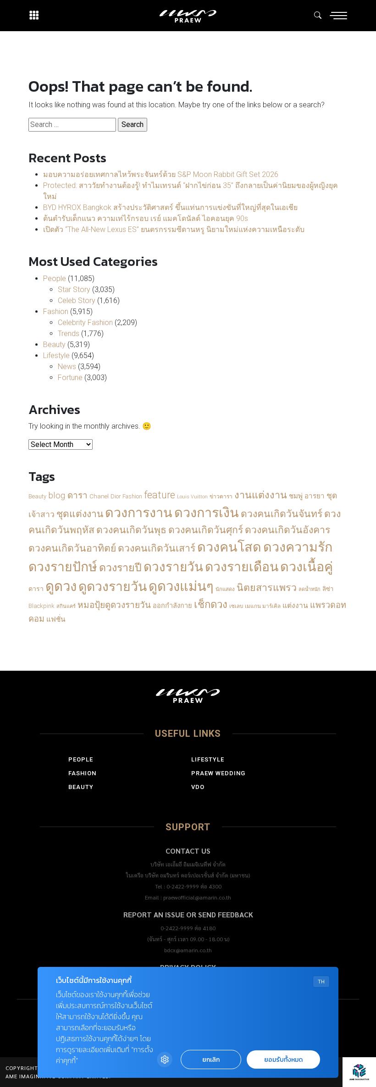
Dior (116, 496)
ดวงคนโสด (229, 547)
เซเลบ (236, 606)
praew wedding (218, 773)
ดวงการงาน (138, 512)
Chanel (99, 496)
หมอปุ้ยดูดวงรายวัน (114, 605)
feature (159, 495)
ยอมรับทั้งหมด (283, 1060)
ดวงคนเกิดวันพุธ (131, 529)
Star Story (74, 289)
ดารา (36, 588)
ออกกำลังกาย (172, 606)
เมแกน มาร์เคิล (263, 606)
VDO (198, 787)
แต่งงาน (295, 605)
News (67, 366)
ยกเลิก (211, 1060)
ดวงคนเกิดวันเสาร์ (156, 548)
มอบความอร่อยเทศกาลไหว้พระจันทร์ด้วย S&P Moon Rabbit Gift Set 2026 (160, 174)
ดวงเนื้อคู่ (306, 566)
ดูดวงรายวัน (112, 586)
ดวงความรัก (297, 547)
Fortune (70, 377)
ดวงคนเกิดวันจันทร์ (281, 513)
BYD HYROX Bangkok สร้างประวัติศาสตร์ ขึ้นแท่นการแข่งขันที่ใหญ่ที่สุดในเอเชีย (170, 207)
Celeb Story (76, 300)
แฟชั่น (55, 619)
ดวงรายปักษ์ (62, 566)
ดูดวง (61, 586)
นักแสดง (225, 589)
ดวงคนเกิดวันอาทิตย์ (72, 548)
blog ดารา (68, 495)
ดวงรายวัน (173, 566)
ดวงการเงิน (206, 512)
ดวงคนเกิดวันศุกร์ (205, 529)
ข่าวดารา (221, 496)
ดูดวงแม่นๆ (181, 586)
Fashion (55, 311)
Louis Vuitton (192, 497)
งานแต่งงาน (260, 495)
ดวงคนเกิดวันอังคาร (287, 529)
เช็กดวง (210, 604)
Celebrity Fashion (85, 322)
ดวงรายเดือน (241, 566)
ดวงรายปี (120, 567)
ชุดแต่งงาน (79, 513)
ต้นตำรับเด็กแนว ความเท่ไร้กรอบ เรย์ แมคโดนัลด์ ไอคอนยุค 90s (145, 218)
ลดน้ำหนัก (310, 589)
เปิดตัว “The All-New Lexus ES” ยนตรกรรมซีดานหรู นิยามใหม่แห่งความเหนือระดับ (173, 229)
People (54, 278)
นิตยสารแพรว (267, 587)
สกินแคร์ (66, 606)
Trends (68, 333)
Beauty (54, 344)
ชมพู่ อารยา (307, 496)
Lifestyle (56, 355)
